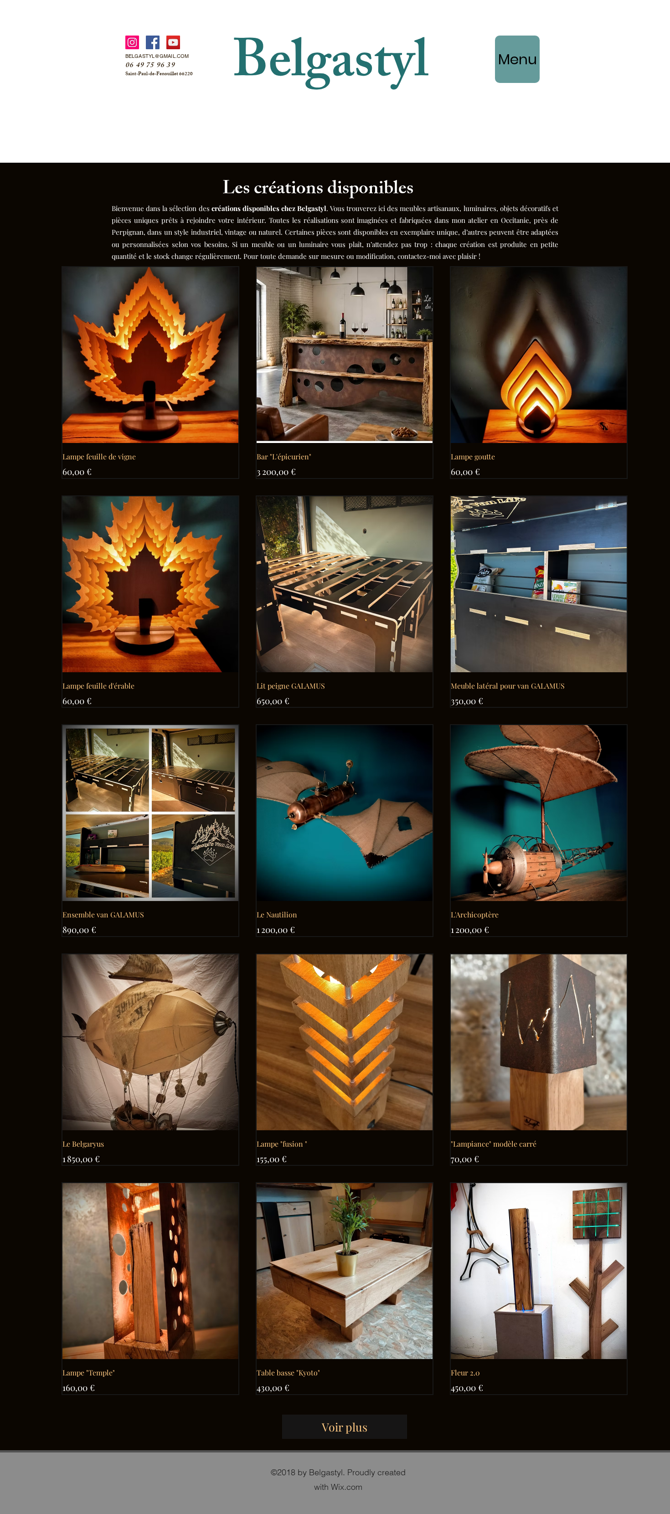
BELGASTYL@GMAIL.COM (157, 56)
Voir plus (344, 1426)
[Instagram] (132, 42)
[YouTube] (173, 42)
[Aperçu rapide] (150, 355)
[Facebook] (153, 42)
